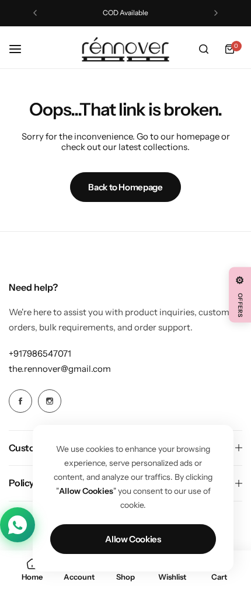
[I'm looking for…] (204, 49)
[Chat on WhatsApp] (17, 524)
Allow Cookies (133, 539)
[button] (35, 13)
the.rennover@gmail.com (60, 368)
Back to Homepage (125, 187)
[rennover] (125, 49)
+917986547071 (40, 353)
